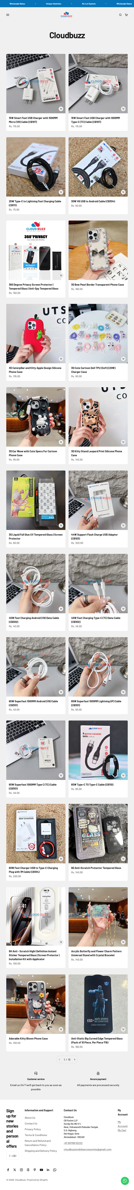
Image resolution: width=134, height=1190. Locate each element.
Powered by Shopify (37, 1179)
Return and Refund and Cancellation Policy (38, 1142)
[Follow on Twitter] (14, 1170)
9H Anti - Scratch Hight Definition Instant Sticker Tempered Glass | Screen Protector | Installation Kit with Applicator (34, 955)
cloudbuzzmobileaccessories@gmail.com (87, 1149)
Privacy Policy (33, 1129)
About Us (30, 1117)
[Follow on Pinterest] (35, 1170)
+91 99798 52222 (73, 1143)
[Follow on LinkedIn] (48, 1170)
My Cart (122, 1130)
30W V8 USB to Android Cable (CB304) (93, 201)
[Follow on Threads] (28, 1170)
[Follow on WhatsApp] (55, 1170)
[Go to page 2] (74, 1059)
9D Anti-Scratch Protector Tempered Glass (96, 867)
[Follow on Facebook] (8, 1170)
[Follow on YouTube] (41, 1170)
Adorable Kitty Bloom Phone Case (28, 1038)
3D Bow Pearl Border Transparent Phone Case (97, 284)
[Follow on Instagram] (21, 1170)
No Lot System (47, 3)
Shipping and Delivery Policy (41, 1150)
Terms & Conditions (36, 1135)
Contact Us (31, 1123)
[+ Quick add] (61, 108)
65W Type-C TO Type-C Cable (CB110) (92, 784)
